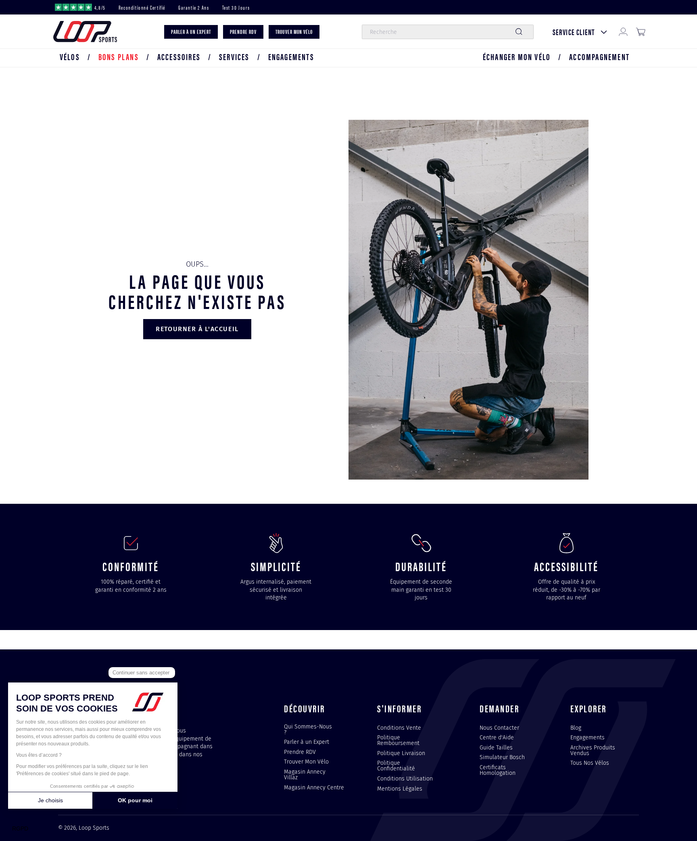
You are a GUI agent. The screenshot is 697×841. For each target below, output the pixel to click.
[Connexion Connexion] (623, 32)
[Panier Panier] (640, 32)
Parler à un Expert (306, 742)
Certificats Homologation (497, 770)
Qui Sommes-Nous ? (308, 729)
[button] (69, 57)
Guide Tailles (496, 747)
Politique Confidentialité (396, 766)
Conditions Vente (399, 728)
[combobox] (447, 32)
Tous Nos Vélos (589, 763)
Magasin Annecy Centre (314, 787)
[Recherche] (519, 32)
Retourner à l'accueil (197, 329)
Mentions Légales (399, 788)
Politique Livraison (401, 753)
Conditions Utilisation (405, 778)
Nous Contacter (499, 728)
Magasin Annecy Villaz (305, 774)
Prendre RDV (300, 752)
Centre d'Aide (497, 737)
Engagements (587, 737)
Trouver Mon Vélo (306, 761)
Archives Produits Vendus (592, 750)
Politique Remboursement (398, 740)
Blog (575, 728)
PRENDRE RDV (243, 31)
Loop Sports (94, 827)
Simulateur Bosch (502, 757)
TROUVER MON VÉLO (294, 31)
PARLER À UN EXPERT (191, 31)
